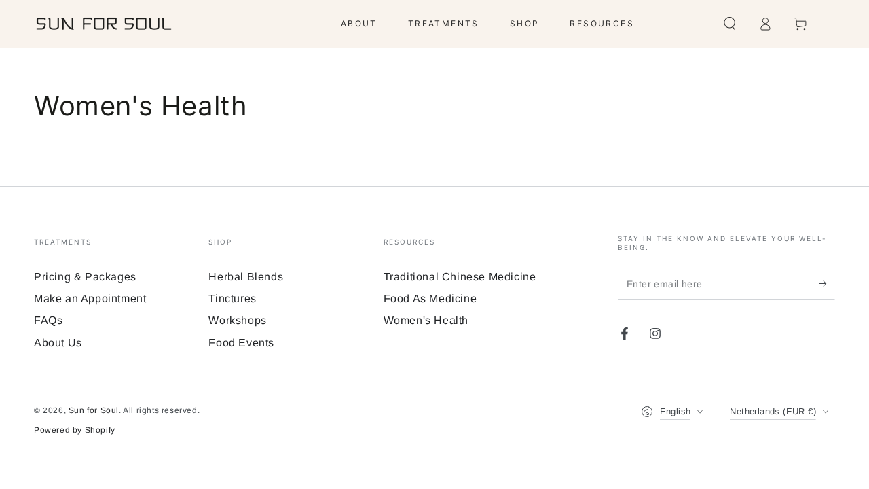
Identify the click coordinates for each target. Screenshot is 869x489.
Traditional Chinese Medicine (460, 277)
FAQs (48, 320)
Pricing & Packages (85, 277)
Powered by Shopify (74, 430)
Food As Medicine (430, 298)
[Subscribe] (827, 284)
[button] (729, 24)
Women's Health (426, 320)
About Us (58, 342)
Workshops (237, 320)
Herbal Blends (245, 277)
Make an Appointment (90, 298)
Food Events (241, 342)
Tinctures (232, 298)
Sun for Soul (94, 410)
